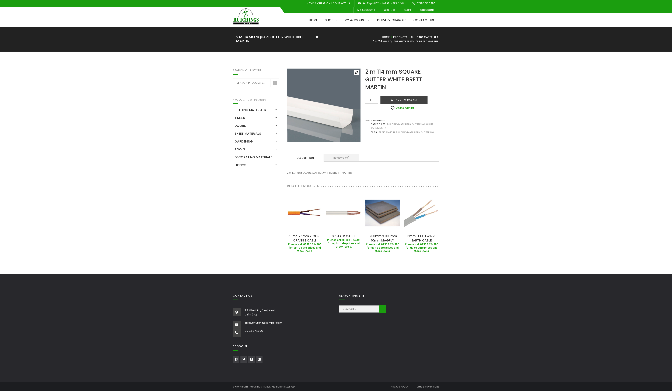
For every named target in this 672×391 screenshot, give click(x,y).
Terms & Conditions (427, 386)
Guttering (418, 124)
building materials (408, 132)
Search (275, 83)
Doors (240, 125)
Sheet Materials (247, 133)
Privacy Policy (400, 386)
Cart (407, 10)
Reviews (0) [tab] (341, 157)
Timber (239, 118)
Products (400, 37)
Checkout (427, 10)
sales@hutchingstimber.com (383, 3)
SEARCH (382, 309)
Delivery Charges (391, 20)
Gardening (243, 141)
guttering (427, 132)
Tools (239, 149)
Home (313, 20)
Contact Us (423, 20)
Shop (329, 20)
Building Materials (424, 37)
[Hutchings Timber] (246, 16)
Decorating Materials (253, 157)
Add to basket (407, 99)
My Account (366, 10)
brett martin (387, 132)
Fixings (240, 165)
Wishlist (390, 10)
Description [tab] (305, 158)
